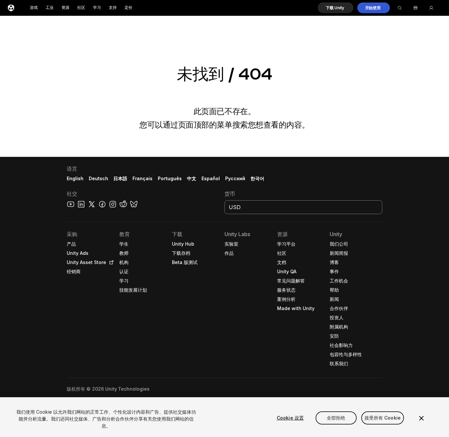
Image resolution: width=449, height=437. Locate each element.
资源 (65, 8)
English (75, 178)
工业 (50, 8)
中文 (191, 178)
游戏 (34, 8)
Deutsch (98, 178)
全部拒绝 (336, 418)
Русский (235, 178)
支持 (113, 8)
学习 (97, 8)
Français (142, 178)
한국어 (257, 178)
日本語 (120, 178)
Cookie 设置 (290, 418)
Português (170, 178)
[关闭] (421, 418)
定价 (128, 8)
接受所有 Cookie (383, 418)
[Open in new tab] (110, 262)
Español (210, 178)
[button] (335, 8)
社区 (81, 8)
